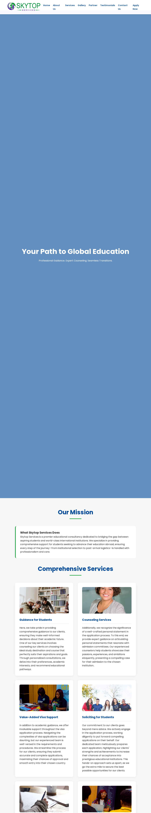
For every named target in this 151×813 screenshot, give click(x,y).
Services (70, 5)
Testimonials (107, 5)
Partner (93, 5)
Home (46, 5)
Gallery (82, 5)
